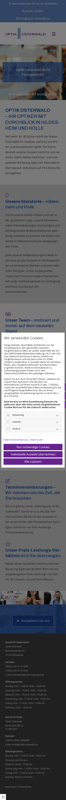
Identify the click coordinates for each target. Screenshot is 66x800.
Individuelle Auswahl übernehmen (33, 454)
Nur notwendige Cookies (33, 447)
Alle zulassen (33, 462)
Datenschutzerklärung (15, 439)
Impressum (36, 439)
